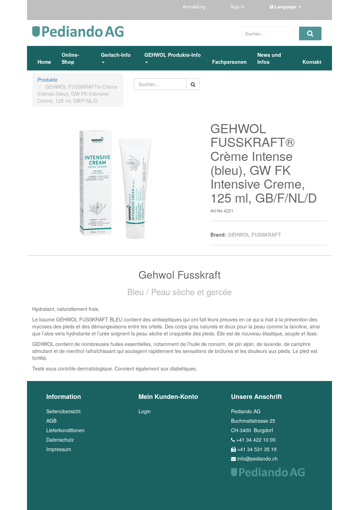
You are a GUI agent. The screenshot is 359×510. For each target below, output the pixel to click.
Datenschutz (60, 439)
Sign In (238, 6)
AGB (51, 420)
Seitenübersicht (63, 411)
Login (144, 411)
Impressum (58, 449)
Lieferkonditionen (65, 430)
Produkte (47, 79)
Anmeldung (195, 6)
